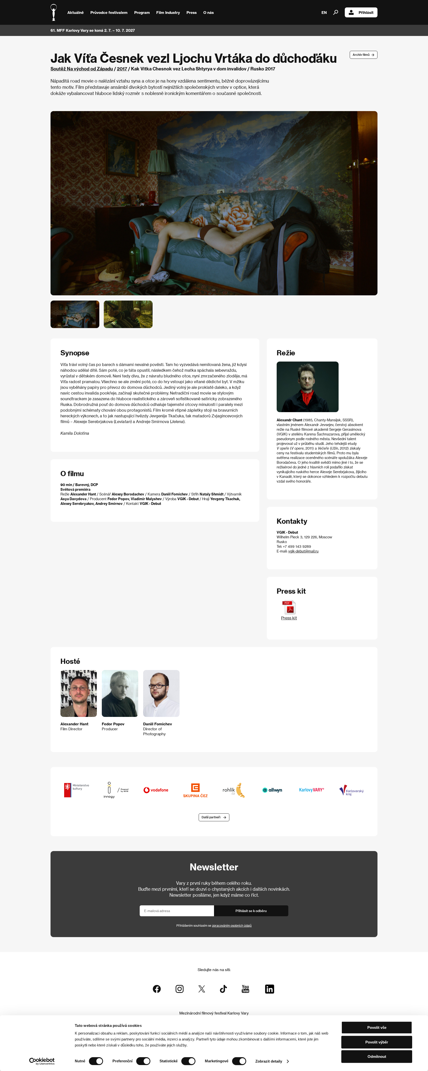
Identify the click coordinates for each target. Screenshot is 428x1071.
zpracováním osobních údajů (232, 925)
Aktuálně (75, 12)
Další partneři (211, 817)
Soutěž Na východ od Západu (82, 68)
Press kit (289, 617)
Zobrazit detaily (268, 1061)
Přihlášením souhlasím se (214, 925)
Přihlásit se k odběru (251, 911)
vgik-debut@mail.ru (303, 551)
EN (324, 12)
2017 (122, 68)
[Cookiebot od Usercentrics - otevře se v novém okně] (42, 1061)
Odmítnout (377, 1056)
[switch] (143, 1061)
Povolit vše (376, 1027)
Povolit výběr (376, 1042)
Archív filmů (361, 54)
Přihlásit (366, 12)
